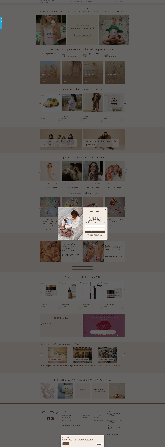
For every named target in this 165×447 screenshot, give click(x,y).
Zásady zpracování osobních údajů (95, 235)
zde (92, 440)
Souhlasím (99, 444)
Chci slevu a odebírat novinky (95, 231)
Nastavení (65, 443)
